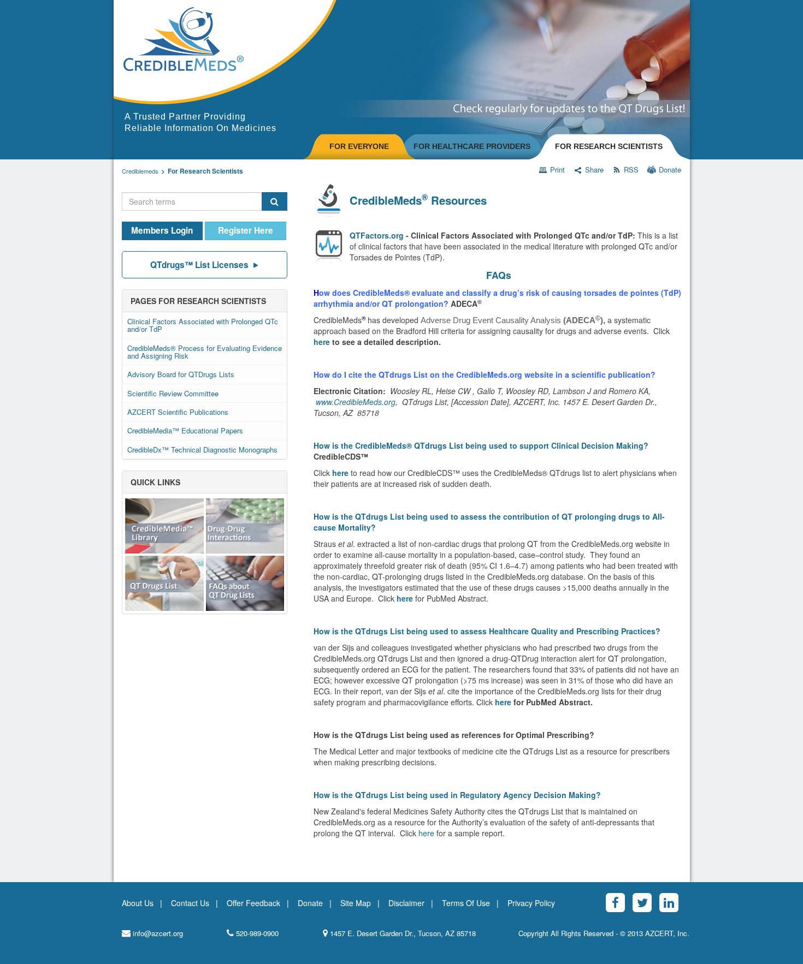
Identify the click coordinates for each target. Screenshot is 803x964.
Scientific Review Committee (173, 393)
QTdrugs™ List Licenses (199, 265)
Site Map (355, 902)
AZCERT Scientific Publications (177, 412)
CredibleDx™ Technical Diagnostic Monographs (202, 449)
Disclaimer (406, 902)
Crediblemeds (140, 170)
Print (557, 170)
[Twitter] (642, 902)
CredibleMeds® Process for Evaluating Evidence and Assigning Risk (204, 352)
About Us (137, 902)
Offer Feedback (253, 902)
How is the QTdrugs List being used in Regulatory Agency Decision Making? (457, 794)
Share (594, 170)
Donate (670, 170)
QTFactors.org (377, 235)
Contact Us (190, 902)
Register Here (245, 230)
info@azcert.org (157, 933)
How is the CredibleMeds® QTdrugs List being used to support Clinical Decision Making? (481, 445)
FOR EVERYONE (359, 146)
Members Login (162, 230)
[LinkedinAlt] (668, 902)
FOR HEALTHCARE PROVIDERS (472, 146)
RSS (631, 170)
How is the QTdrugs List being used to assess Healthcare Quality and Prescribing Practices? (487, 631)
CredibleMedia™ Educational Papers (185, 430)
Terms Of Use (466, 902)
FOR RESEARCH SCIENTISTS (609, 146)
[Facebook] (615, 902)
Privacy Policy (531, 902)
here (322, 341)
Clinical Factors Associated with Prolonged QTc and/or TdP (202, 325)
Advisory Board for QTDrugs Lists (180, 374)
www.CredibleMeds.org (355, 401)
